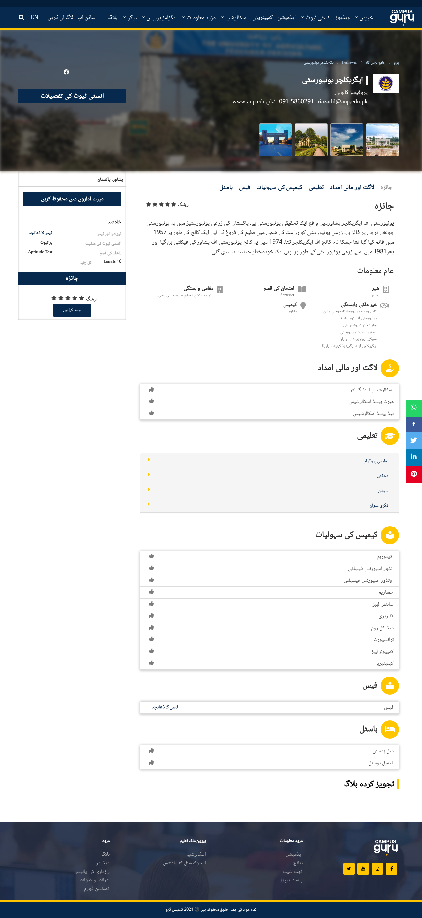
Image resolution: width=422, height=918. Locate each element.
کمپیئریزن (262, 18)
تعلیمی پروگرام (376, 461)
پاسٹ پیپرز (291, 880)
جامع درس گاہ (375, 62)
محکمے (382, 476)
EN (34, 18)
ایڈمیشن (286, 18)
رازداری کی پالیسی (92, 871)
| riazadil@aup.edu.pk (341, 102)
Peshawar (349, 62)
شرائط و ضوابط (94, 880)
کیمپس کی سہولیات (279, 187)
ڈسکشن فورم (97, 888)
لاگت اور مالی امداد (352, 187)
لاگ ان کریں (60, 18)
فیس (244, 187)
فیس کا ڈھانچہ (40, 233)
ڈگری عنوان (378, 506)
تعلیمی (316, 187)
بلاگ (113, 18)
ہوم (396, 62)
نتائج (298, 863)
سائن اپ (86, 18)
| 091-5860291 (295, 102)
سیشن (383, 491)
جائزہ (386, 187)
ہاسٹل (226, 187)
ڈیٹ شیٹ (293, 871)
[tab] (269, 460)
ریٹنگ (183, 204)
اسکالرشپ (236, 18)
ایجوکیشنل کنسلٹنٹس (184, 863)
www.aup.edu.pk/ (254, 102)
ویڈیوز (342, 18)
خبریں (365, 18)
